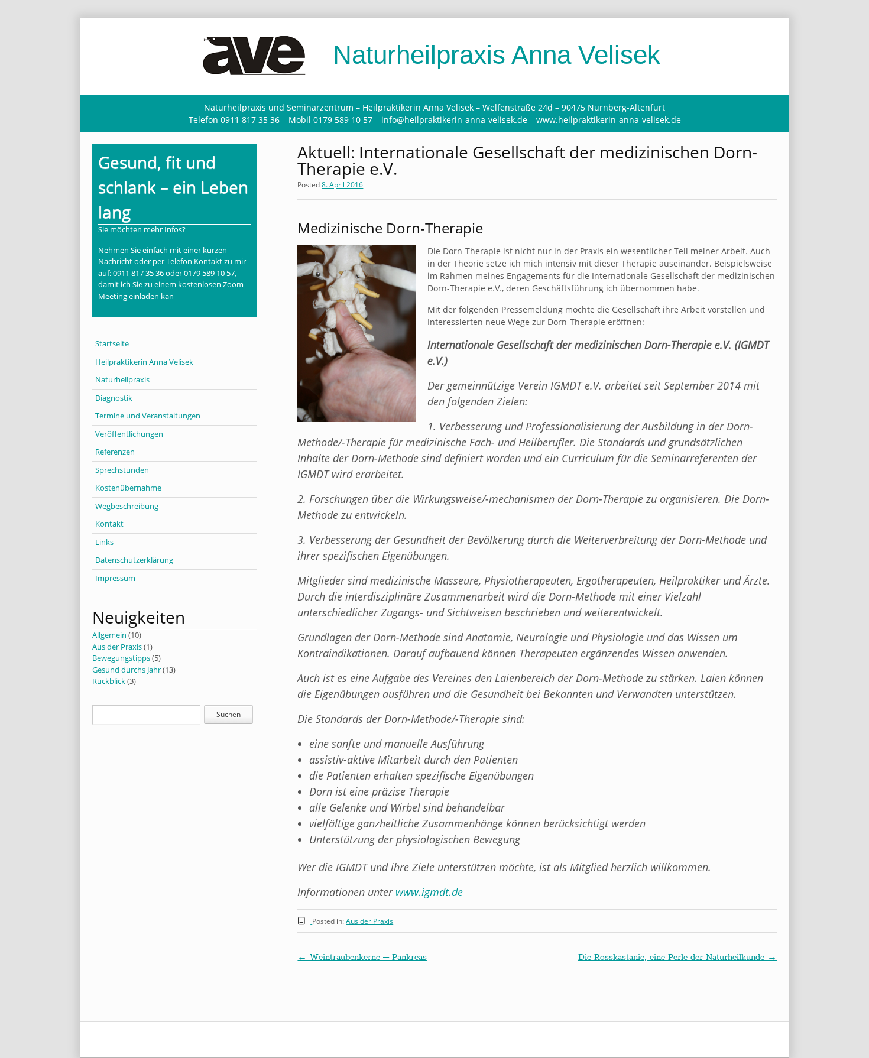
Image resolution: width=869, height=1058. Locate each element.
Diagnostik (113, 397)
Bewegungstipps (121, 658)
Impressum (115, 578)
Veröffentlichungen (129, 434)
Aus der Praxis (369, 921)
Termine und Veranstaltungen (147, 415)
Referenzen (115, 451)
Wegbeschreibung (126, 506)
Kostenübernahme (128, 487)
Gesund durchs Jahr (126, 669)
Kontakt (109, 523)
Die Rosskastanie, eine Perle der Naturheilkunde (677, 957)
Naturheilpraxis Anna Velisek (493, 54)
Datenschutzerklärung (134, 559)
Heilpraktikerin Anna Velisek (144, 361)
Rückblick (108, 681)
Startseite (112, 343)
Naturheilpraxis (122, 379)
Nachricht (115, 261)
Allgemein (109, 634)
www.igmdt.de (429, 892)
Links (104, 542)
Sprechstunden (122, 470)
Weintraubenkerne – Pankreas (362, 957)
